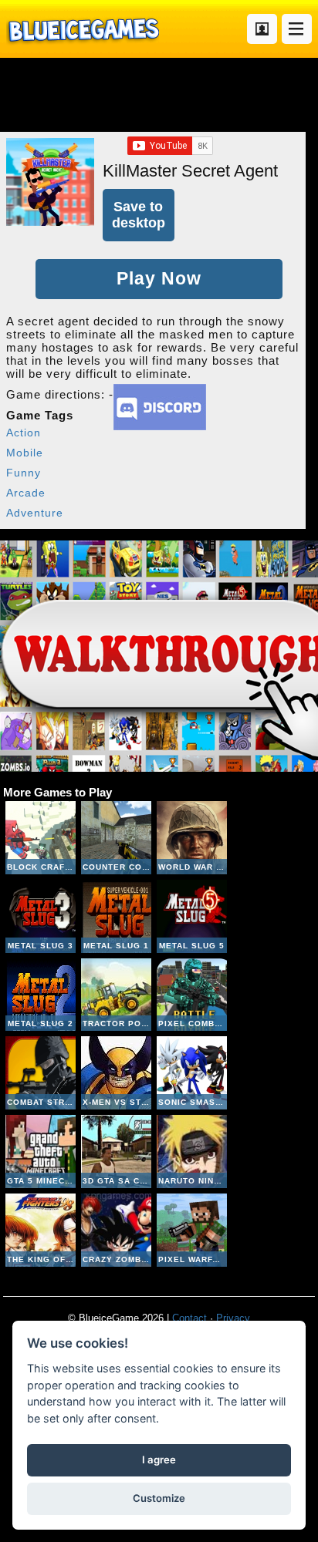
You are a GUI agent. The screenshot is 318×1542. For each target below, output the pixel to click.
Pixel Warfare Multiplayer (192, 1230)
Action (23, 432)
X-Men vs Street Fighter (116, 1072)
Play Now (159, 278)
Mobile (24, 452)
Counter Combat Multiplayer (116, 837)
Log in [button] (262, 29)
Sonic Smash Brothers (192, 1072)
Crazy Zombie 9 (116, 1230)
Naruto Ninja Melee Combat (192, 1151)
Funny (23, 472)
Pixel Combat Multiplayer (192, 995)
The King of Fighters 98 (40, 1230)
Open (297, 29)
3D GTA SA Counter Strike (116, 1151)
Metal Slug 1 (116, 916)
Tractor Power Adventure (116, 995)
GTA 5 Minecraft (40, 1151)
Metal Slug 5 (192, 916)
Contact (189, 1318)
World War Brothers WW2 (192, 837)
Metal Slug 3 (40, 916)
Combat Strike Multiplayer (40, 1072)
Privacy (233, 1318)
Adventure (34, 513)
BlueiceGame (82, 29)
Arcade (26, 493)
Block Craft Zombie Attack (40, 837)
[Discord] (159, 426)
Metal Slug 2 (40, 995)
